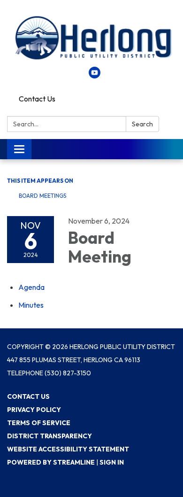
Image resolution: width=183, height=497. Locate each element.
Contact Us (37, 98)
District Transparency (49, 436)
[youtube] (94, 75)
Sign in (111, 462)
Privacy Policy (34, 409)
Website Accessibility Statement (68, 449)
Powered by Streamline (51, 462)
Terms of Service (38, 423)
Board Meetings (42, 195)
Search (142, 124)
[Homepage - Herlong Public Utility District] (91, 38)
